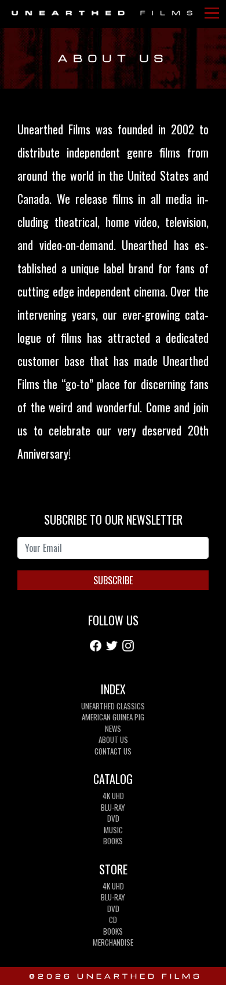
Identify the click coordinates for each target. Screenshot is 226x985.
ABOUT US (113, 739)
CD (113, 919)
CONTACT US (113, 751)
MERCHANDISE (113, 942)
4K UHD (113, 795)
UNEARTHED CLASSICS (113, 706)
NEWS (113, 728)
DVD (113, 818)
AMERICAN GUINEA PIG (113, 717)
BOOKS (113, 841)
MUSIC (113, 830)
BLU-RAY (113, 807)
